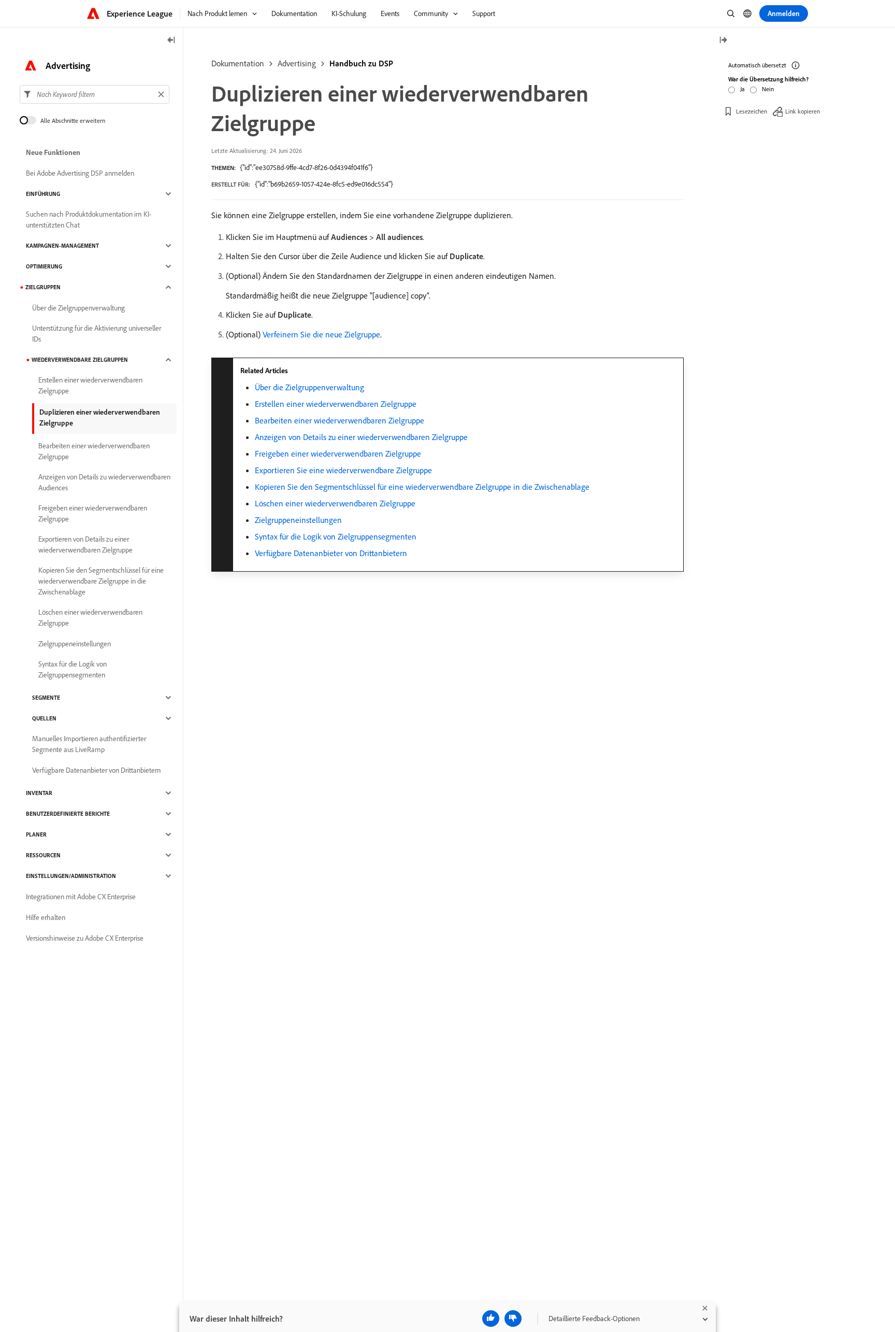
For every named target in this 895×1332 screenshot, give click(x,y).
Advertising (297, 63)
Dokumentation (237, 63)
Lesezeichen (751, 111)
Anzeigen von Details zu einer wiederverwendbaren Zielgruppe (361, 437)
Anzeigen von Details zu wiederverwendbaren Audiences (104, 482)
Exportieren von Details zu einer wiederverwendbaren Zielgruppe (85, 544)
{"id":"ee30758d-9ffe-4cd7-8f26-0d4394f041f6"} (306, 167)
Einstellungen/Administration (71, 876)
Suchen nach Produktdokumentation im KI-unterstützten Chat (88, 219)
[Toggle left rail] (171, 41)
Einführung (43, 193)
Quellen (44, 718)
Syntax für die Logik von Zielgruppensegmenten (335, 536)
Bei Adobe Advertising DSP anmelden (80, 173)
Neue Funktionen (53, 152)
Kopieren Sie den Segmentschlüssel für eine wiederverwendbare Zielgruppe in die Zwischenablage (422, 486)
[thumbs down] (513, 1318)
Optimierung (44, 266)
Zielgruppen (43, 287)
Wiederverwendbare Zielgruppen (80, 359)
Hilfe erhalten (45, 917)
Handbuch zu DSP (361, 63)
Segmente (46, 697)
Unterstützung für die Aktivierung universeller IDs (96, 333)
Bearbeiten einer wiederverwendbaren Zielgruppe (339, 420)
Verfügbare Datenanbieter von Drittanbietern (331, 553)
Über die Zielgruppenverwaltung (309, 387)
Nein (768, 89)
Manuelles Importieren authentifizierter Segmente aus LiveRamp (89, 744)
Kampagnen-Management (62, 245)
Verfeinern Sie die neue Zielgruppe (321, 334)
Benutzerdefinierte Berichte (68, 813)
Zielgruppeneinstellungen (298, 520)
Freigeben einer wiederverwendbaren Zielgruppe (338, 453)
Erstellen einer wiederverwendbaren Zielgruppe (335, 404)
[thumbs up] (490, 1318)
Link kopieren (802, 111)
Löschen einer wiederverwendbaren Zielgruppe (335, 503)
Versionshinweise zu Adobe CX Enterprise (84, 938)
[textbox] (94, 94)
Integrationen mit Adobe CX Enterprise (81, 896)
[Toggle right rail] (723, 41)
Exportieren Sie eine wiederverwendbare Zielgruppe (343, 470)
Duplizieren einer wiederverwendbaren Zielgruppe (99, 417)
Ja (742, 89)
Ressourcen (43, 855)
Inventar (39, 793)
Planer (36, 834)
